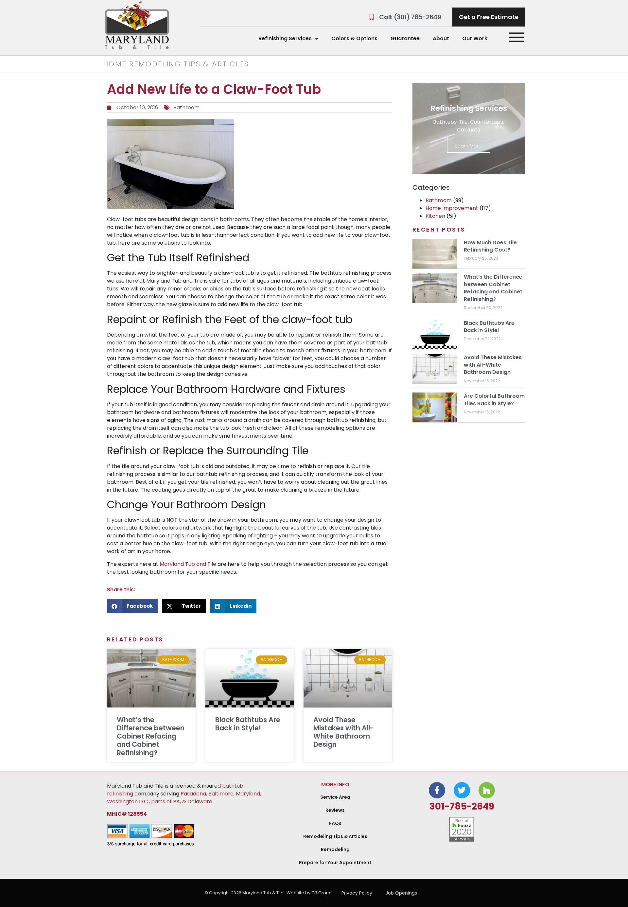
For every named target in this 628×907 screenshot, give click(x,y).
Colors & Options (354, 38)
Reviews (335, 810)
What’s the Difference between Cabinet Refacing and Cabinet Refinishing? (150, 736)
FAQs (335, 823)
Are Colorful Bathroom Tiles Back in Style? (494, 399)
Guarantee (405, 38)
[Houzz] (487, 790)
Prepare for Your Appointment (335, 862)
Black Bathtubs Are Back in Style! (247, 724)
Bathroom (186, 107)
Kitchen (435, 216)
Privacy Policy (356, 893)
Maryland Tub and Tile (188, 564)
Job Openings (401, 893)
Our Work (474, 38)
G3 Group (321, 893)
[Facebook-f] (437, 790)
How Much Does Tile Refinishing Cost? (490, 246)
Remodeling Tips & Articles (335, 836)
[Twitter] (462, 790)
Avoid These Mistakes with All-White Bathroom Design (343, 732)
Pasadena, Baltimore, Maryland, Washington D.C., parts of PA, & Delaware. (184, 797)
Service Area (335, 797)
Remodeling (335, 849)
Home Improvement (452, 208)
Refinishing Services (285, 38)
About (441, 38)
